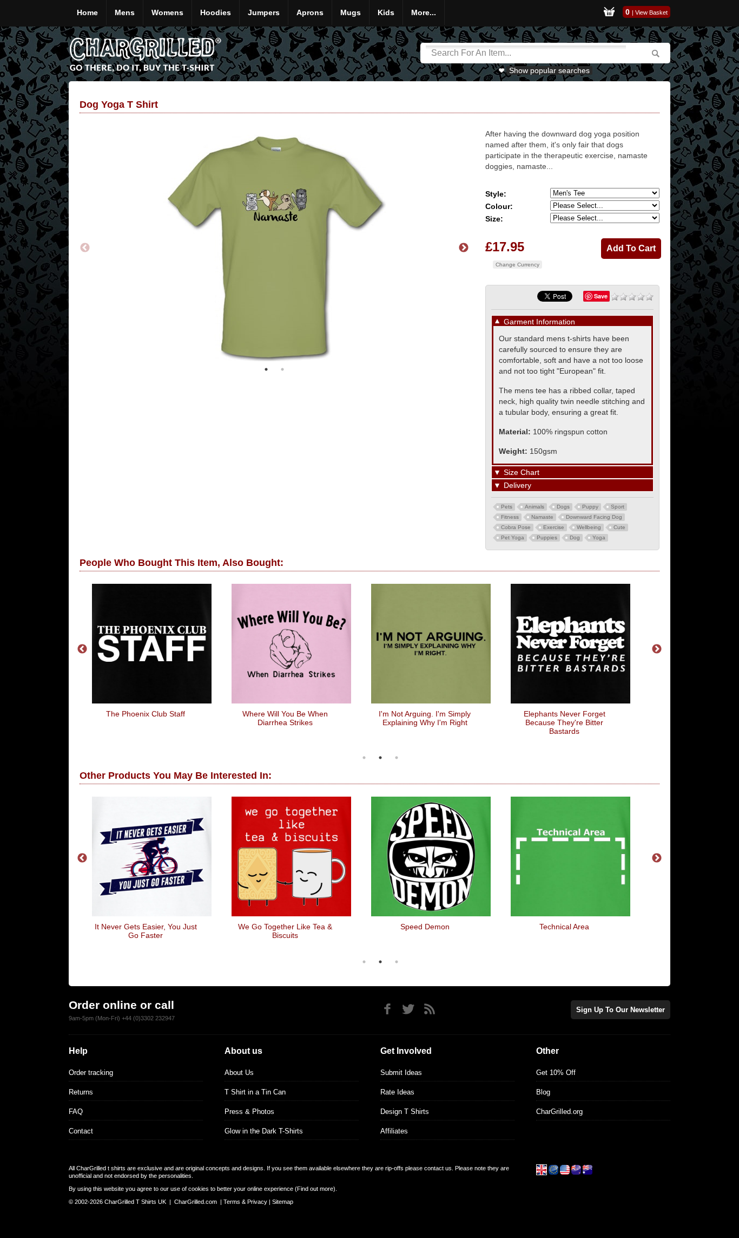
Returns (81, 1092)
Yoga (598, 537)
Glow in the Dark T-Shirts (264, 1131)
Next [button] (463, 248)
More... (423, 12)
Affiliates (394, 1131)
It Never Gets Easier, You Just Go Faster (146, 931)
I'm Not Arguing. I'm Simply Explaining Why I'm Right (425, 718)
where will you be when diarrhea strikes (285, 718)
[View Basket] (609, 13)
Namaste (542, 517)
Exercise (553, 527)
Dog (575, 537)
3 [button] (396, 757)
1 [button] (266, 369)
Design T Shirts (404, 1111)
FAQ (76, 1111)
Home (87, 12)
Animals (534, 507)
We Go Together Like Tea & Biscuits (285, 931)
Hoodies (215, 12)
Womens (167, 12)
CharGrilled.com (195, 1201)
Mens (125, 12)
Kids (386, 12)
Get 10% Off (556, 1072)
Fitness (510, 517)
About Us (239, 1072)
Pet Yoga (512, 537)
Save (601, 296)
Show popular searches (549, 70)
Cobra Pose (516, 527)
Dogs (563, 507)
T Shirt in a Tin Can (255, 1092)
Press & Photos (249, 1111)
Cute (619, 527)
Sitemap (282, 1201)
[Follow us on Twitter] (408, 1009)
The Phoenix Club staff (145, 713)
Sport (617, 507)
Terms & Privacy (245, 1201)
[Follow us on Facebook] (387, 1009)
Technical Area (564, 926)
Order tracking (91, 1072)
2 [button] (282, 369)
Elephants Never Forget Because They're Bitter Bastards (564, 722)
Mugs (350, 12)
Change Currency (517, 265)
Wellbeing (589, 527)
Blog (543, 1092)
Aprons (310, 12)
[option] (274, 248)
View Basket (651, 12)
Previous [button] (85, 248)
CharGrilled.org (559, 1111)
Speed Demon (425, 926)
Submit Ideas (401, 1072)
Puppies (547, 537)
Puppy (590, 507)
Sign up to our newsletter (620, 1010)
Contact (81, 1131)
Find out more (315, 1188)
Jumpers (264, 12)
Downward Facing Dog (594, 517)
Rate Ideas (397, 1092)
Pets (506, 507)
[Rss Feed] (429, 1009)
